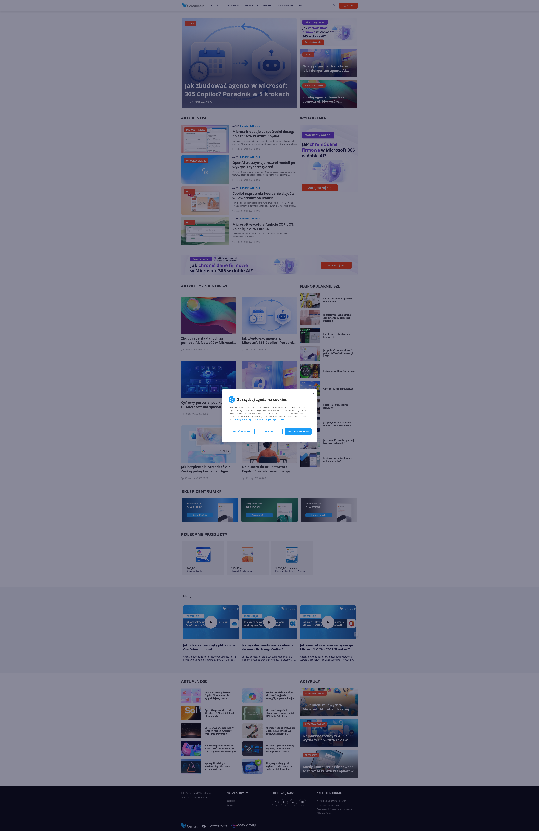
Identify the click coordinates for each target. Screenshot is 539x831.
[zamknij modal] (313, 393)
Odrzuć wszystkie (241, 431)
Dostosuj (269, 431)
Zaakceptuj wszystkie (298, 431)
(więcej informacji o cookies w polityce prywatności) (259, 419)
